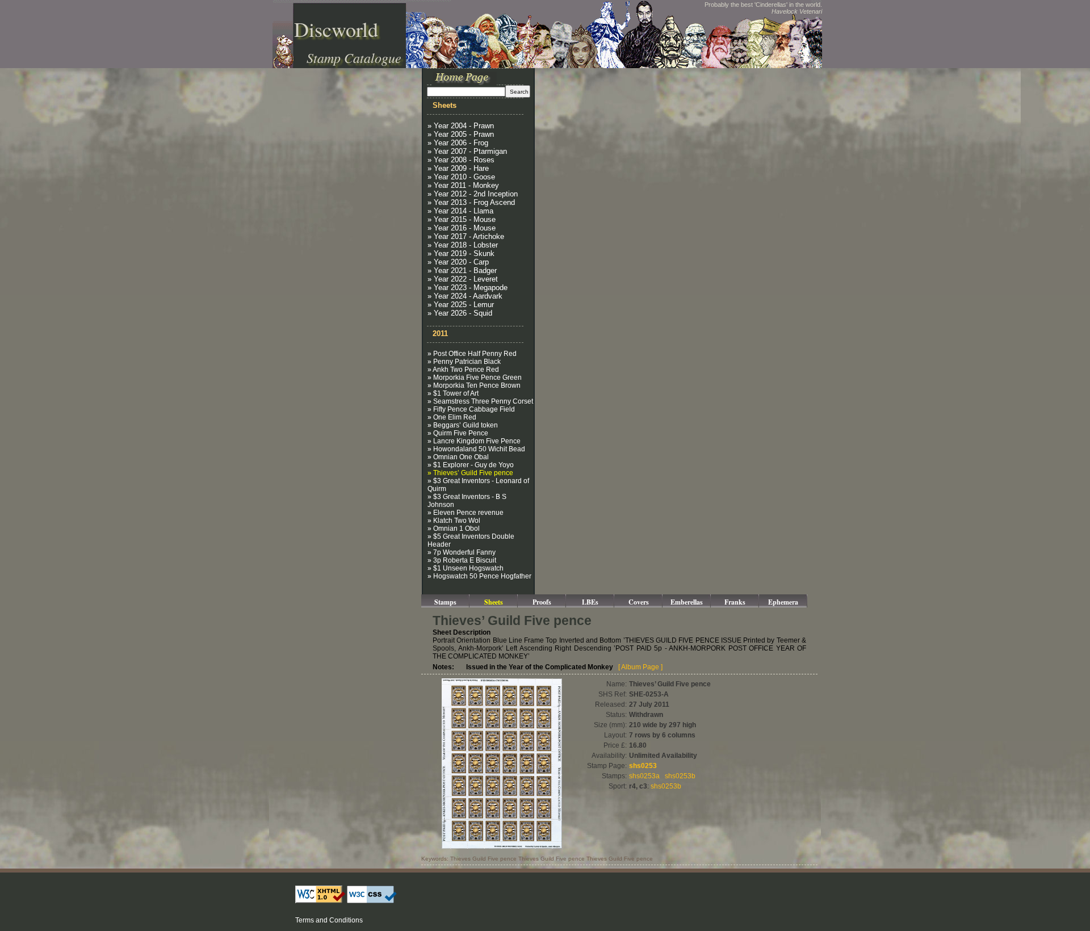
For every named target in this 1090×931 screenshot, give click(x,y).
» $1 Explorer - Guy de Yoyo (470, 465)
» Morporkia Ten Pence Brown (474, 385)
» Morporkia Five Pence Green (474, 377)
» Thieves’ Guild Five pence (470, 473)
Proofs (542, 602)
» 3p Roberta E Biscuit (461, 560)
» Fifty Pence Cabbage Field (471, 409)
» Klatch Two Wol (453, 521)
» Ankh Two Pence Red (463, 370)
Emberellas (686, 602)
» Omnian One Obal (458, 457)
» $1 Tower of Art (453, 393)
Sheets (493, 602)
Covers (638, 602)
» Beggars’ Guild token (462, 425)
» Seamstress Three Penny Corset (480, 401)
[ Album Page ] (640, 667)
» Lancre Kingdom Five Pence (474, 441)
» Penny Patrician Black (464, 362)
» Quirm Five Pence (457, 433)
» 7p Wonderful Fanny (461, 552)
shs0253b (680, 776)
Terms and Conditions (329, 920)
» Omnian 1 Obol (453, 528)
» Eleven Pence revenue (465, 513)
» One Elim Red (451, 417)
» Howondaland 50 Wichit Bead (476, 449)
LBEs (590, 602)
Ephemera (783, 602)
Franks (734, 602)
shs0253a (644, 776)
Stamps (445, 602)
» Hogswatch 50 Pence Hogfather (479, 576)
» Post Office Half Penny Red (472, 354)
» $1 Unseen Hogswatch (465, 568)
